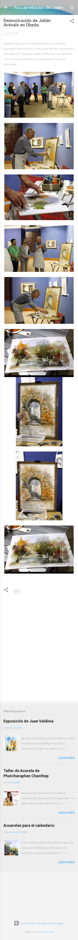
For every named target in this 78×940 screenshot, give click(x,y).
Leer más (66, 757)
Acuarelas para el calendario (29, 825)
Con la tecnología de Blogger (41, 923)
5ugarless (49, 932)
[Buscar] (72, 8)
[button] (72, 21)
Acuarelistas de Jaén (38, 7)
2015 (16, 591)
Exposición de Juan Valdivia (28, 721)
